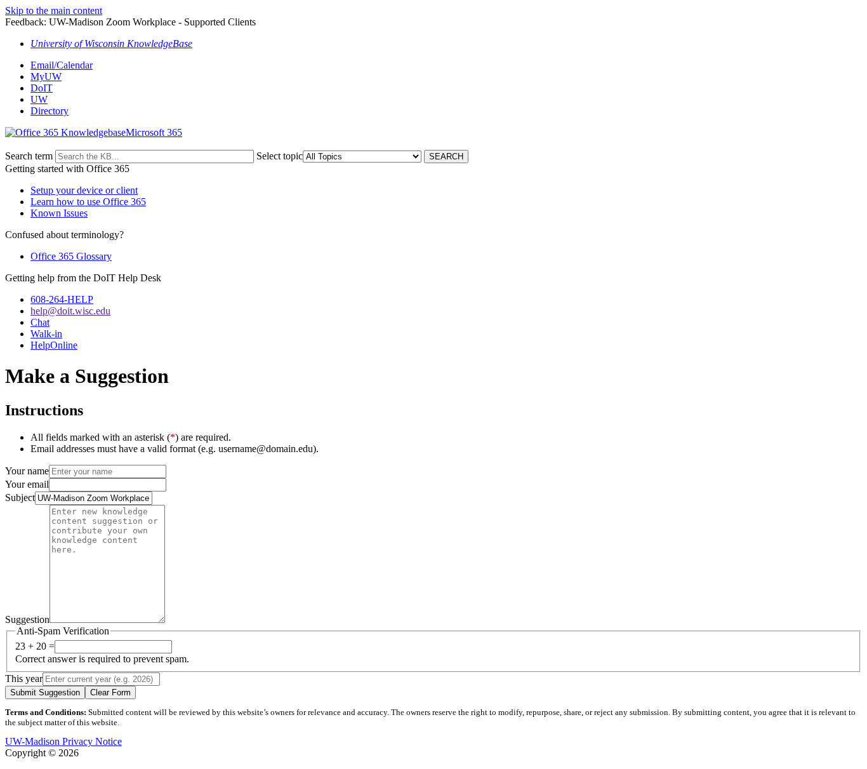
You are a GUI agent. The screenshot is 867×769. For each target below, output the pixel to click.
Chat (40, 322)
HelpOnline (53, 345)
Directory (49, 110)
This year (24, 678)
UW (39, 99)
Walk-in (46, 333)
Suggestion (27, 619)
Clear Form (110, 692)
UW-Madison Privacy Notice (63, 741)
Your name (27, 470)
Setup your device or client (84, 190)
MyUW (46, 76)
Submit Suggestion (45, 692)
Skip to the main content (53, 10)
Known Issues (59, 213)
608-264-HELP (61, 299)
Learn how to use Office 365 (88, 201)
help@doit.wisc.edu (70, 310)
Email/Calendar (61, 65)
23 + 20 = (35, 646)
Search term (29, 155)
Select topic (279, 155)
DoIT (41, 88)
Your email (27, 484)
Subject (20, 497)
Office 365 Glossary (71, 256)
